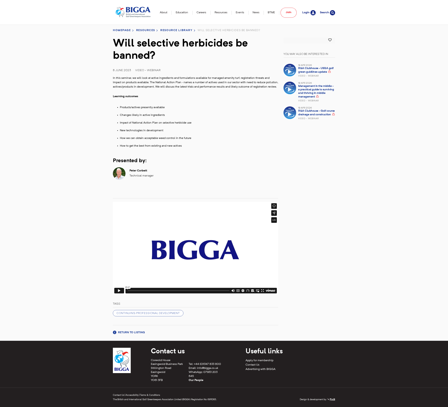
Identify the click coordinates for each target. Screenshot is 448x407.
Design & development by (317, 399)
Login (306, 12)
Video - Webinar (148, 70)
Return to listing (131, 332)
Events (240, 12)
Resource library (176, 30)
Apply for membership (259, 360)
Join (288, 12)
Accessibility (132, 395)
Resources (221, 12)
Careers (201, 12)
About (163, 12)
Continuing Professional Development (148, 313)
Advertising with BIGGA (260, 369)
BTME (271, 12)
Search (324, 12)
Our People (196, 380)
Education (182, 12)
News (256, 12)
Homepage (122, 30)
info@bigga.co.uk (207, 368)
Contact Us (252, 364)
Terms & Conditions (150, 395)
